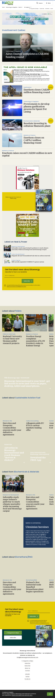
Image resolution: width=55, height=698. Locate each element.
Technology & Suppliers (11, 7)
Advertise (47, 8)
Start (3, 7)
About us (27, 668)
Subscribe (42, 8)
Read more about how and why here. (22, 695)
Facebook (27, 679)
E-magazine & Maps (34, 8)
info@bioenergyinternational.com (27, 657)
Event (51, 8)
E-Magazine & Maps (13, 633)
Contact (27, 670)
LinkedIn (27, 674)
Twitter (27, 676)
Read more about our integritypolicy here (16, 286)
